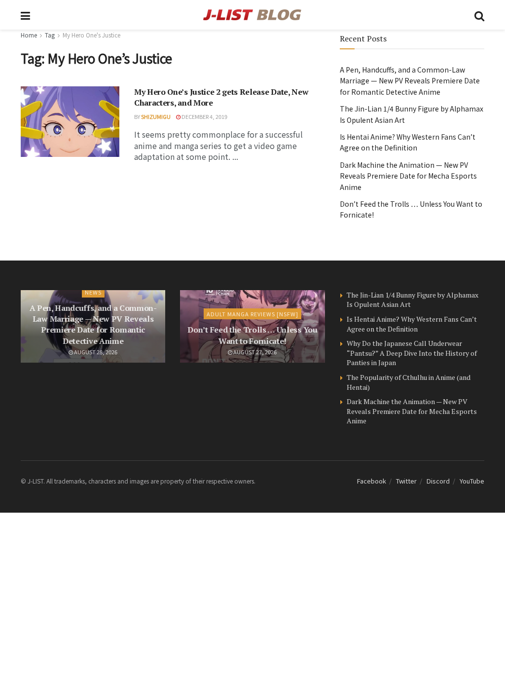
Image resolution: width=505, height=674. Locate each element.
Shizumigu (156, 116)
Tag (50, 35)
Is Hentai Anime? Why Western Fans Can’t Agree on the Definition (412, 324)
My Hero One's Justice (91, 35)
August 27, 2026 (254, 352)
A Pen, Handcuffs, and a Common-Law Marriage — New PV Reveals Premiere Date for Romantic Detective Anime (410, 81)
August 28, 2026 (95, 352)
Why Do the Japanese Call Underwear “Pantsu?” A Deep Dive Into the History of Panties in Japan (412, 352)
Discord (438, 481)
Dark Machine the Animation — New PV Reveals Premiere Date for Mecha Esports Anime (408, 176)
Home (29, 35)
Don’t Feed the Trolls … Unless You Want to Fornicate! (252, 335)
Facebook (371, 481)
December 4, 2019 (203, 116)
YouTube (472, 481)
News (93, 292)
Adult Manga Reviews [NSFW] (252, 314)
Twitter (406, 481)
